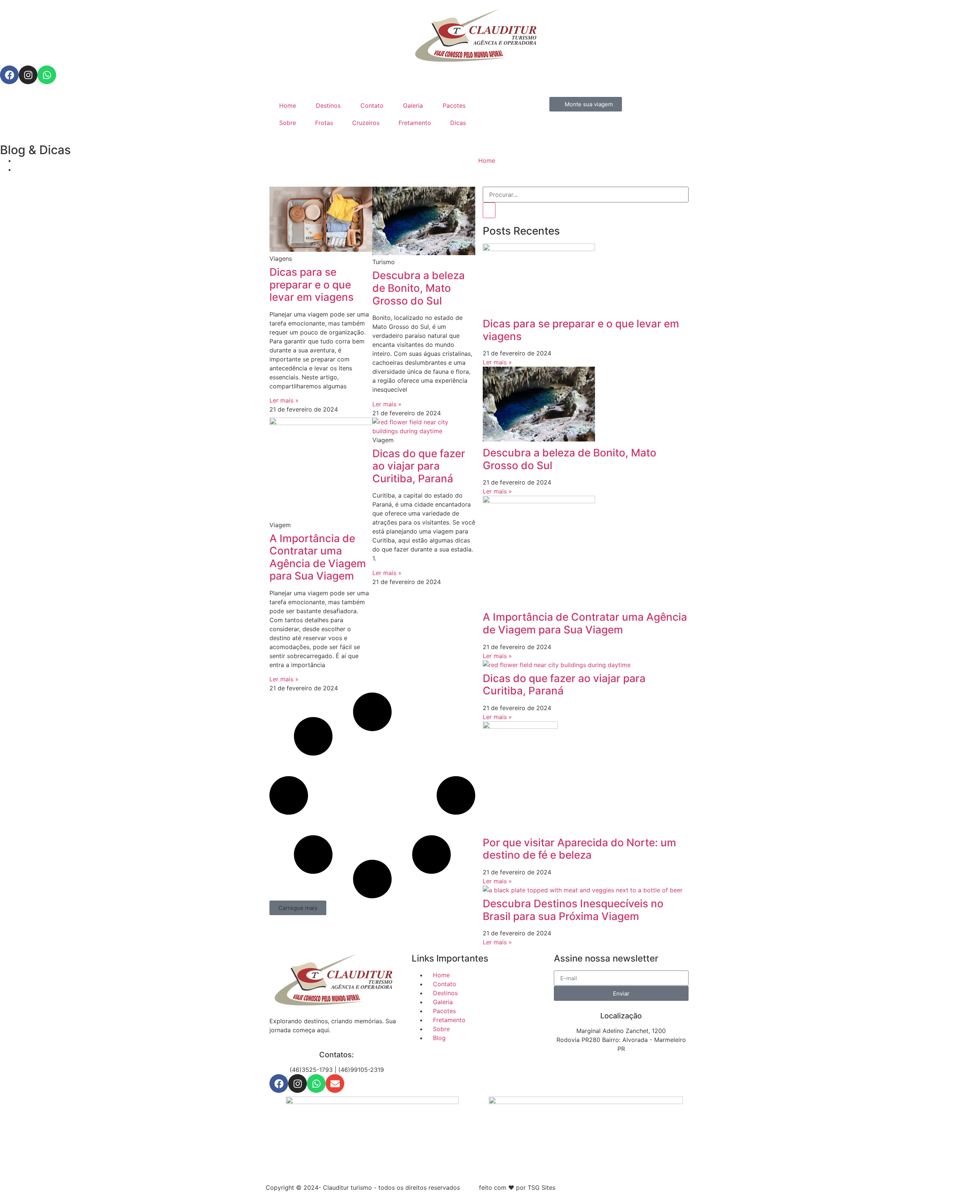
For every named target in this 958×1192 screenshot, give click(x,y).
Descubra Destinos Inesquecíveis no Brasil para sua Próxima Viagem (573, 910)
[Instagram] (28, 74)
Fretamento (415, 122)
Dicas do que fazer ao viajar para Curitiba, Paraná (418, 466)
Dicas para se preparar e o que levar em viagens (311, 284)
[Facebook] (9, 74)
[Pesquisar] (489, 210)
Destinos (328, 105)
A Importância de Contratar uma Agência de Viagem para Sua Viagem (317, 557)
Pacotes (454, 105)
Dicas (458, 122)
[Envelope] (335, 1083)
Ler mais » (284, 400)
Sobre (287, 122)
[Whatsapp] (46, 74)
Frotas (324, 122)
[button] (297, 908)
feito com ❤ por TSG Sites (517, 1187)
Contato (372, 105)
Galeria (413, 105)
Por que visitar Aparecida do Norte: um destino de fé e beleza (579, 849)
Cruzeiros (365, 122)
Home (287, 105)
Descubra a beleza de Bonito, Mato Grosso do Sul (418, 288)
